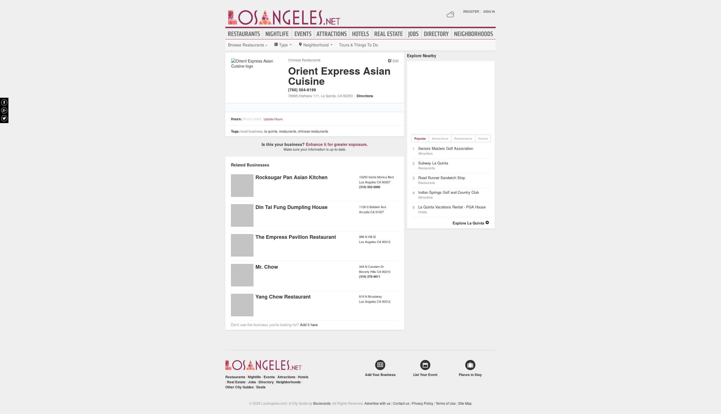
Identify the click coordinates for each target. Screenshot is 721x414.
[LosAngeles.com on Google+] (4, 110)
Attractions (331, 33)
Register (471, 11)
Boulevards (322, 403)
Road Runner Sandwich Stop (441, 177)
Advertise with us (377, 403)
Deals (261, 386)
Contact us (401, 403)
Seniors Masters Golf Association (445, 148)
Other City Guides (239, 386)
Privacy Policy (422, 403)
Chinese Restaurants (304, 59)
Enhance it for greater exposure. (337, 144)
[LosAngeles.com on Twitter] (4, 118)
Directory (436, 33)
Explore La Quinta (469, 223)
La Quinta (270, 131)
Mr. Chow (266, 266)
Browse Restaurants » (248, 45)
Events (303, 33)
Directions (365, 95)
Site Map (465, 403)
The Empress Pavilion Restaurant (295, 237)
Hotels (361, 33)
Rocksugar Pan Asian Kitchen (291, 177)
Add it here (309, 324)
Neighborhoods (474, 33)
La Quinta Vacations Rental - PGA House (452, 207)
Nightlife (277, 33)
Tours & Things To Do (358, 45)
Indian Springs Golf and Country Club (448, 192)
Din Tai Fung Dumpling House (291, 207)
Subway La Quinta (433, 163)
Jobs (413, 33)
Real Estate (389, 33)
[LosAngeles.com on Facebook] (4, 102)
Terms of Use (446, 403)
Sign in (489, 11)
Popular (420, 138)
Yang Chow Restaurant (283, 296)
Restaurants (244, 33)
